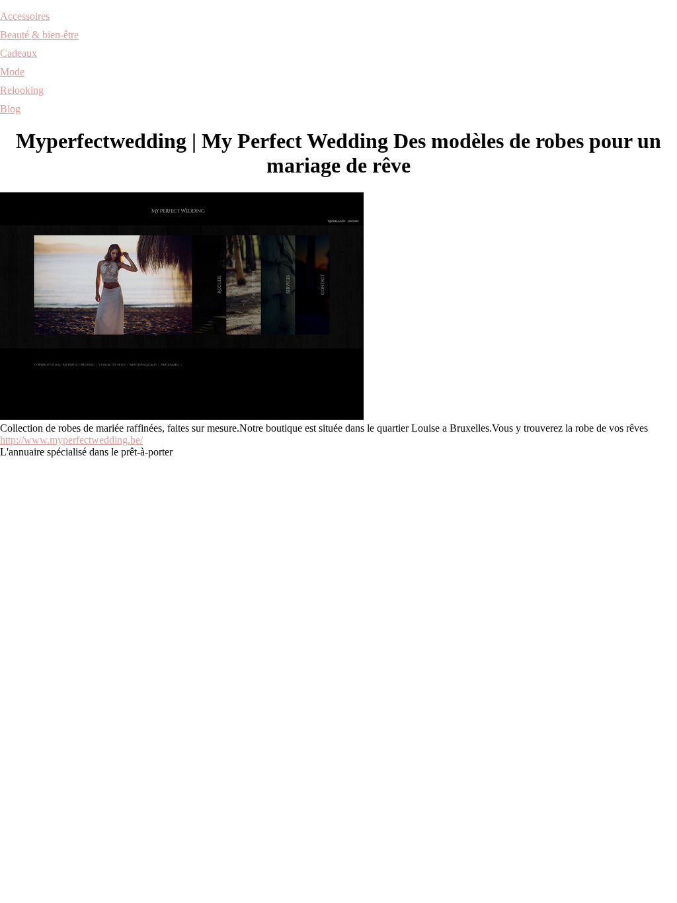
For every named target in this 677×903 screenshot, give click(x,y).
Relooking (22, 90)
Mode (12, 71)
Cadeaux (18, 53)
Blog (10, 108)
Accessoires (25, 16)
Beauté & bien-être (39, 34)
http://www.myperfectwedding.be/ (71, 440)
